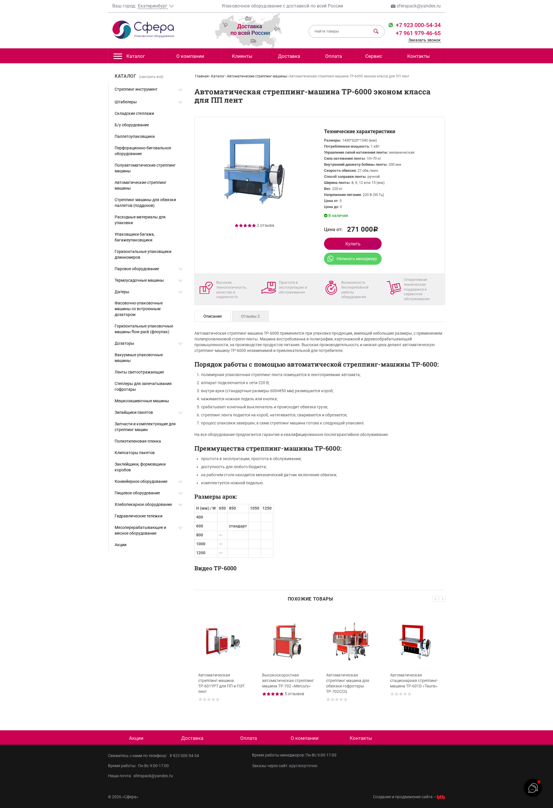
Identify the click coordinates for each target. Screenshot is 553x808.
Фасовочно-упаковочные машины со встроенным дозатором (139, 309)
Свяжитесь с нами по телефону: (138, 755)
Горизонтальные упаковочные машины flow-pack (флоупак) (144, 329)
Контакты (418, 56)
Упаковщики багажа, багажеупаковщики (135, 237)
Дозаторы (124, 343)
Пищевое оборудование (137, 493)
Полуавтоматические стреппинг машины (145, 168)
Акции (120, 544)
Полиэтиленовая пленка (138, 441)
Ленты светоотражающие (139, 372)
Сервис (373, 56)
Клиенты (242, 56)
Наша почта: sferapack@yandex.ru (140, 775)
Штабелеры (126, 102)
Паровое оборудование (137, 268)
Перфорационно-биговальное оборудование (143, 151)
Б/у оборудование (132, 125)
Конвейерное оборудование (141, 481)
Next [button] (443, 599)
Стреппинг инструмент (136, 89)
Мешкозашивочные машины (142, 401)
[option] (224, 661)
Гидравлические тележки (138, 516)
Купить (353, 244)
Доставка (289, 56)
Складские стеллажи (134, 113)
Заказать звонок (424, 40)
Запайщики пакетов (134, 412)
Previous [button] (436, 599)
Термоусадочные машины (139, 280)
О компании (190, 56)
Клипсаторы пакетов (135, 452)
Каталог (135, 56)
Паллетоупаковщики (135, 136)
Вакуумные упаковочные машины (139, 357)
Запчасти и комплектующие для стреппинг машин (145, 427)
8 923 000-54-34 (184, 755)
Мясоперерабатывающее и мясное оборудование (140, 530)
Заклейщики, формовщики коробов (140, 467)
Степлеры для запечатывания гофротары (143, 386)
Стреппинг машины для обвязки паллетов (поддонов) (145, 202)
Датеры (122, 291)
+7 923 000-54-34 (417, 25)
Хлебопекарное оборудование (143, 504)
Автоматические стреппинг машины (140, 185)
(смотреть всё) (151, 77)
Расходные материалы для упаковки (140, 220)
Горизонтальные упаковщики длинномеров (143, 254)
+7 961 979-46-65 (418, 33)
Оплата (333, 56)
